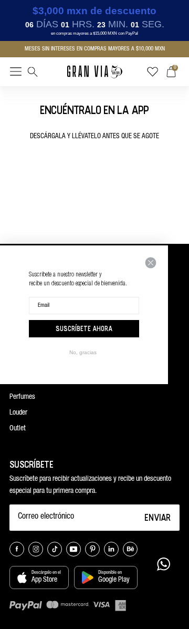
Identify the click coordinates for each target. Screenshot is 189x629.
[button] (15, 73)
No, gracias (83, 352)
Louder (18, 413)
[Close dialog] (150, 263)
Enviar (157, 517)
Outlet (17, 428)
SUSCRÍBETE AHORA (84, 328)
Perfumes (22, 397)
